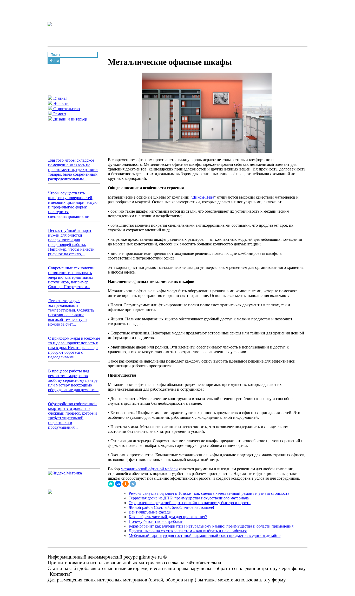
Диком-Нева (203, 197)
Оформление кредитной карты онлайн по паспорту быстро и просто (190, 502)
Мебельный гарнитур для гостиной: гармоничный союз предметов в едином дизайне (204, 535)
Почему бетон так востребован (156, 521)
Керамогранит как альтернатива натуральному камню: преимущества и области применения (211, 526)
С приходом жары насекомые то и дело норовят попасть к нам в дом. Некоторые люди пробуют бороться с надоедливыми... (74, 347)
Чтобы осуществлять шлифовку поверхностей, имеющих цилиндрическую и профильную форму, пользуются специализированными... (72, 205)
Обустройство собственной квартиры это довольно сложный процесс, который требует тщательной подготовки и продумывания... (72, 415)
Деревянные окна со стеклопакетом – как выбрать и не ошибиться (188, 531)
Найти (54, 61)
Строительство (66, 108)
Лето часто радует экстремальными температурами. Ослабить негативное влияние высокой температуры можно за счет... (71, 312)
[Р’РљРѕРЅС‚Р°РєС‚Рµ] (118, 484)
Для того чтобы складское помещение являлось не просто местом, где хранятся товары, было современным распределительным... (73, 169)
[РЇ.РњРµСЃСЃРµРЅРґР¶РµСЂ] (111, 484)
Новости (60, 103)
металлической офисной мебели (149, 469)
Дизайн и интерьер (69, 119)
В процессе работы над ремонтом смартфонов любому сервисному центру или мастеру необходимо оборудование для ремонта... (73, 380)
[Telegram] (133, 484)
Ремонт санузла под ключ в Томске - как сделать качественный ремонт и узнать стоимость (209, 493)
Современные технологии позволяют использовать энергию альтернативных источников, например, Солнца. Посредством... (71, 277)
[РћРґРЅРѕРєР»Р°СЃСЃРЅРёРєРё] (125, 484)
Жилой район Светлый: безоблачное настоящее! (171, 507)
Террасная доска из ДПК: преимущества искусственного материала (189, 498)
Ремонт (59, 114)
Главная (59, 98)
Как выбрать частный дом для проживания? (168, 517)
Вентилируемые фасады (150, 512)
